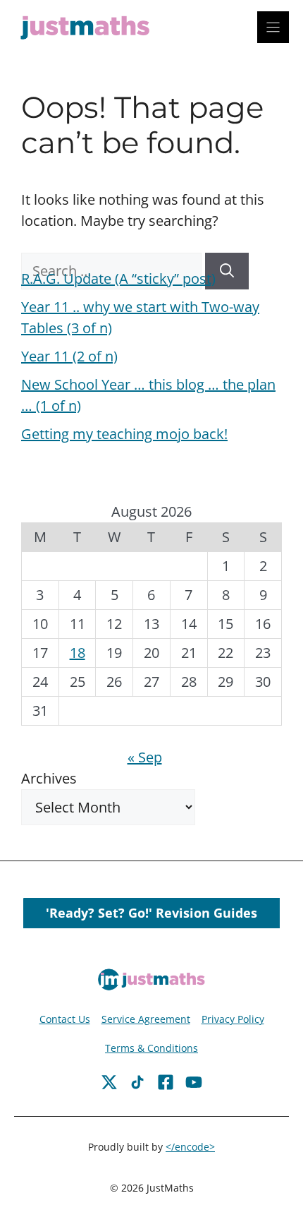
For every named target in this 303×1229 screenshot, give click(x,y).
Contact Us (64, 1019)
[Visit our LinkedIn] (194, 1082)
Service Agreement (145, 1019)
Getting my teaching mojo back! (124, 433)
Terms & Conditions (151, 1048)
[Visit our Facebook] (109, 1082)
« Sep (145, 757)
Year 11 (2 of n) (69, 356)
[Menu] (273, 27)
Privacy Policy (233, 1019)
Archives (49, 778)
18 (77, 652)
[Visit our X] (165, 1082)
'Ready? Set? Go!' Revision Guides (151, 912)
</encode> (190, 1146)
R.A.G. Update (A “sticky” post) (118, 278)
